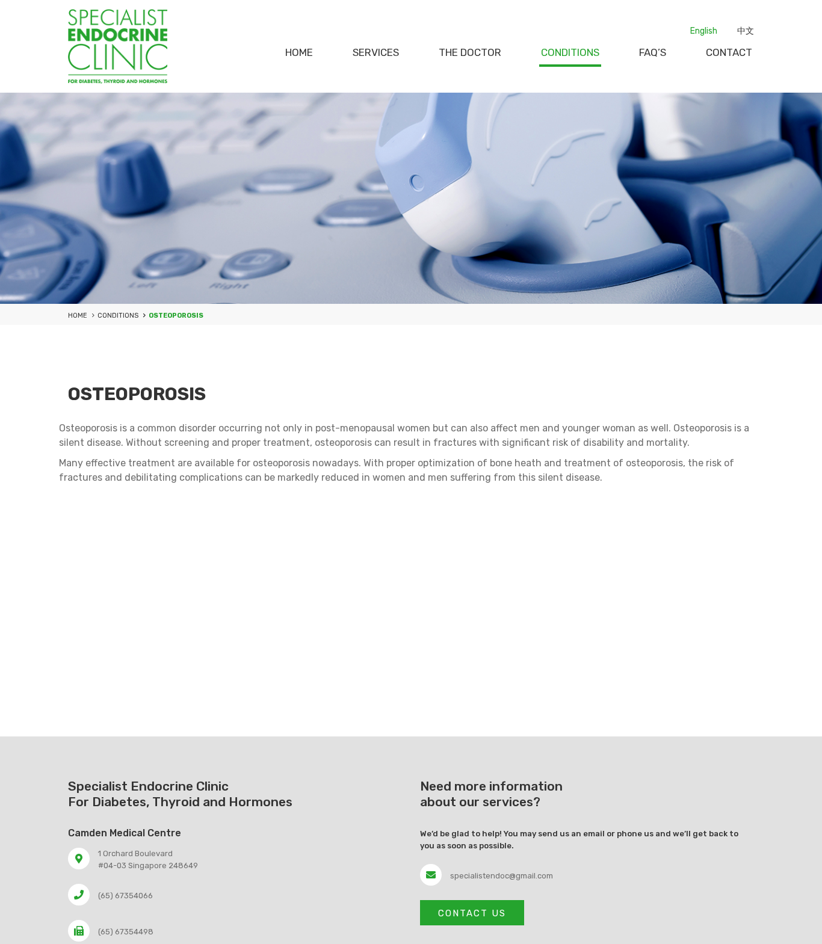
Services (376, 52)
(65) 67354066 (125, 895)
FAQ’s (652, 52)
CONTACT (729, 52)
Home (299, 52)
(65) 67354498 (125, 931)
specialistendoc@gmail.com (501, 875)
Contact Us (472, 913)
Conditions (570, 52)
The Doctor (470, 52)
